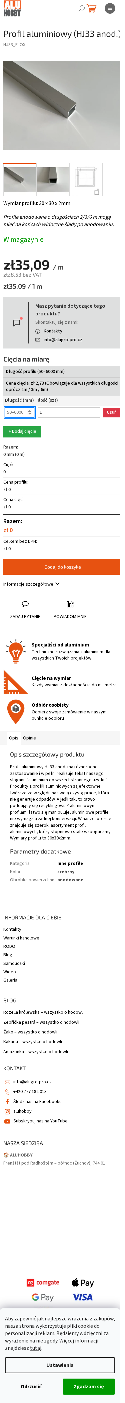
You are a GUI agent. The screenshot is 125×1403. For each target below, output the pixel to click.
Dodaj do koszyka (62, 567)
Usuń (112, 412)
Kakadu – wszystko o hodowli (32, 1042)
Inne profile (70, 863)
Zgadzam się (89, 1386)
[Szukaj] (81, 8)
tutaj (35, 1348)
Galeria (10, 980)
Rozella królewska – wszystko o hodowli (43, 1012)
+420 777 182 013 (30, 1091)
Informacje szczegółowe (28, 584)
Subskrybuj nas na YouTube (40, 1121)
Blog (7, 954)
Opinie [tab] (29, 738)
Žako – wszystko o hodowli (30, 1032)
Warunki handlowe (21, 938)
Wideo (9, 972)
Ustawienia (60, 1365)
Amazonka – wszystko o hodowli (35, 1052)
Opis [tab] (13, 738)
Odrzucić (31, 1386)
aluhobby (22, 1111)
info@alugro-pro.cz (63, 339)
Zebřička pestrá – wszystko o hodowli (41, 1022)
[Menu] (110, 8)
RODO (9, 946)
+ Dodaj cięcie (22, 431)
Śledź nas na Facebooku (37, 1101)
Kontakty (53, 331)
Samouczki (14, 963)
